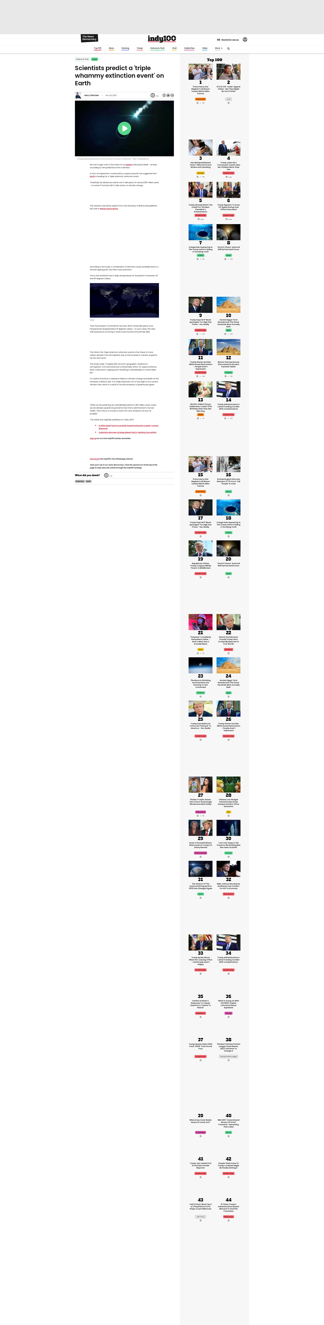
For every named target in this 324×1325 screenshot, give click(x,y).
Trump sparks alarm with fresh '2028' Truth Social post (200, 1046)
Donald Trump (200, 330)
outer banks (200, 1132)
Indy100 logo (162, 39)
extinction (80, 481)
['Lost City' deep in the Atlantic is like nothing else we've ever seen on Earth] (228, 827)
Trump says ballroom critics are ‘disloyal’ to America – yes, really (200, 725)
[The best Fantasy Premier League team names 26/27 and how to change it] (228, 1028)
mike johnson (228, 894)
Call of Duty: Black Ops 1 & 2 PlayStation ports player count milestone (200, 1206)
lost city (228, 853)
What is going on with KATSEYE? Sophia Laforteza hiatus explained (228, 1004)
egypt (228, 330)
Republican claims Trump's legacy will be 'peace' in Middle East (200, 565)
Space (200, 894)
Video (205, 48)
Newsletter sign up (230, 39)
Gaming (125, 48)
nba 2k (228, 1132)
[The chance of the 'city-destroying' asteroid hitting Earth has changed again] (200, 868)
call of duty (200, 1217)
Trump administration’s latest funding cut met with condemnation (228, 406)
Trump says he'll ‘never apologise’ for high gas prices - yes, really (200, 322)
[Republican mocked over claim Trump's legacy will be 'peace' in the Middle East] (200, 548)
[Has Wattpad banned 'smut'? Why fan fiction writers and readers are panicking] (200, 147)
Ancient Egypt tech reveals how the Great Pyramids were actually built (229, 323)
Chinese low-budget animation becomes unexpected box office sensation (228, 803)
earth (94, 59)
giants (228, 492)
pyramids (228, 372)
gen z (201, 649)
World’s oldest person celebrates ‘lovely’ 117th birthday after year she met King (200, 407)
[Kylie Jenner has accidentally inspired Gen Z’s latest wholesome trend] (200, 784)
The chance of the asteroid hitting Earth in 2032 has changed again (200, 886)
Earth (92, 176)
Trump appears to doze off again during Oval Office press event (228, 207)
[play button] (124, 128)
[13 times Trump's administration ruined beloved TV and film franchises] (228, 1189)
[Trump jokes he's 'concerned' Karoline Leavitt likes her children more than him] (228, 147)
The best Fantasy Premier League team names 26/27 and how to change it (228, 1047)
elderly (200, 415)
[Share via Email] (172, 95)
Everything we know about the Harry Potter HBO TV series (200, 1282)
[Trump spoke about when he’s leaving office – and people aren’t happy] (200, 942)
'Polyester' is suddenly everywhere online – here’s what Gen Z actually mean (200, 640)
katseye (228, 1013)
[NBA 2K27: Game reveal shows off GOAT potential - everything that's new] (228, 1104)
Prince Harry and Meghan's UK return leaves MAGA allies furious (200, 90)
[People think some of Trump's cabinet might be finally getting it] (228, 1148)
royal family (200, 99)
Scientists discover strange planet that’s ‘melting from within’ (128, 432)
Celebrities (189, 48)
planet (129, 164)
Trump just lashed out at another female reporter (200, 1165)
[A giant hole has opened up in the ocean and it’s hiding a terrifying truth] (200, 232)
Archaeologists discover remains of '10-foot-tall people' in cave (228, 481)
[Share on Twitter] (168, 95)
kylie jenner (200, 812)
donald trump (228, 173)
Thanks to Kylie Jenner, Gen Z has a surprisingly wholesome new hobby (200, 801)
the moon (200, 693)
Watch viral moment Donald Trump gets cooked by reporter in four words (228, 640)
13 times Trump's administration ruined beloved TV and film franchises (228, 1207)
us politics (228, 649)
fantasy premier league (228, 1056)
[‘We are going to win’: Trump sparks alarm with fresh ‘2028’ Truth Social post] (200, 1028)
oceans (200, 255)
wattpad (201, 173)
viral (228, 1293)
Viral (174, 48)
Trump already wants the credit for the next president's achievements (200, 208)
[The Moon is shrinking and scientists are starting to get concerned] (200, 665)
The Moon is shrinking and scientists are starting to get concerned (201, 683)
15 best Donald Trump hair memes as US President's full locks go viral (228, 1283)
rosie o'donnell (200, 853)
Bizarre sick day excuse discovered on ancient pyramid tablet (228, 364)
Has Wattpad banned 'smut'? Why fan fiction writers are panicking (200, 164)
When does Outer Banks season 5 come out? (200, 1121)
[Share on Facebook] (164, 95)
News (111, 48)
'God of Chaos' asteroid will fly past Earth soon (228, 248)
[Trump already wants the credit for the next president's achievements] (200, 189)
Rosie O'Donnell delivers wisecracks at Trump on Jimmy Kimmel (200, 845)
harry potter (200, 1293)
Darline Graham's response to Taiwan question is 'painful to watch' (200, 1004)
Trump (140, 48)
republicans (200, 1013)
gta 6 (228, 99)
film (228, 812)
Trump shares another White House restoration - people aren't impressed (200, 365)
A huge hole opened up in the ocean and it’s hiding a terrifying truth (200, 249)
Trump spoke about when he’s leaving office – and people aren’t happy (200, 960)
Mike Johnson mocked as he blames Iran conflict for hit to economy (228, 886)
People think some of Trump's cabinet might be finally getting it (228, 1165)
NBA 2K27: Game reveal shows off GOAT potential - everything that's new (228, 1123)
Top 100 (97, 48)
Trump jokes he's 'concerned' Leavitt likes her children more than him (228, 166)
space (228, 255)
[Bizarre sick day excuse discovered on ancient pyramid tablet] (228, 346)
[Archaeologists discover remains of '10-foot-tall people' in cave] (228, 464)
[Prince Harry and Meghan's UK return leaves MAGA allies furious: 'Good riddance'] (200, 71)
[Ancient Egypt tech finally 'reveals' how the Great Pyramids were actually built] (228, 304)
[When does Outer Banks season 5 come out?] (200, 1104)
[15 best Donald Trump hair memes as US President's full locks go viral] (228, 1265)
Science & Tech (157, 48)
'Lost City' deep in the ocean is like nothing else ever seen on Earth (228, 845)
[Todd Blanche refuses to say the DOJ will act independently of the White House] (228, 1308)
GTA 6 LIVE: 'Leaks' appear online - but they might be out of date (228, 89)
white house (228, 1217)
